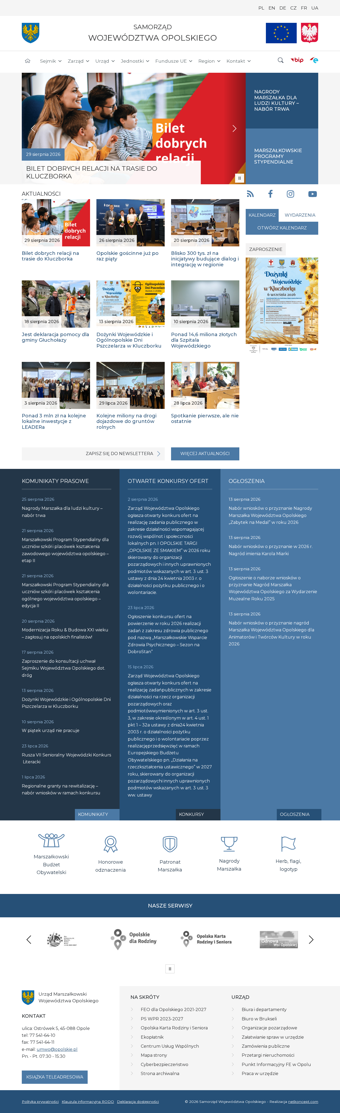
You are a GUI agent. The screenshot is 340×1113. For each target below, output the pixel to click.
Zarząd (76, 61)
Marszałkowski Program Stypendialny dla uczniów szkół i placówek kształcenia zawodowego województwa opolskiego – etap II (65, 550)
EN (272, 8)
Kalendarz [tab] (262, 215)
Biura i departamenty (264, 1009)
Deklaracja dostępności (138, 1101)
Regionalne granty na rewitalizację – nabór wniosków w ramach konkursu (61, 789)
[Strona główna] (28, 61)
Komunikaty (93, 814)
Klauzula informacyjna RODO (88, 1101)
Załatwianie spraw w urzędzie (273, 1037)
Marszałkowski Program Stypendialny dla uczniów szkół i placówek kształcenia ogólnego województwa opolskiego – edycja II (65, 595)
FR (304, 8)
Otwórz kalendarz (282, 227)
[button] (281, 60)
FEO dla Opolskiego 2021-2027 (173, 1009)
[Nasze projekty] (281, 33)
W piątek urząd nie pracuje (50, 730)
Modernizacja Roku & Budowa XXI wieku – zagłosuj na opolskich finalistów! (65, 633)
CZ (293, 8)
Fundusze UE (171, 61)
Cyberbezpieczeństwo (164, 1064)
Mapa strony (154, 1055)
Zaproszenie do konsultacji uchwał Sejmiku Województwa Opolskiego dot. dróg (63, 668)
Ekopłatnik (152, 1037)
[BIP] (297, 60)
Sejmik (48, 61)
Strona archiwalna (160, 1073)
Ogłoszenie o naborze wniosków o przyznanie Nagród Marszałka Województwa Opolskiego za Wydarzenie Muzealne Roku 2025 (273, 588)
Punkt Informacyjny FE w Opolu (276, 1064)
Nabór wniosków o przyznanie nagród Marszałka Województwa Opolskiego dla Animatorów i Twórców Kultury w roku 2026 (271, 633)
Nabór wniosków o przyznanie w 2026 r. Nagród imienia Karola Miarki (271, 550)
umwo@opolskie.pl (57, 1049)
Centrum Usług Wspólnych (170, 1046)
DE (282, 8)
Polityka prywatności (40, 1101)
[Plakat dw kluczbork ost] (282, 305)
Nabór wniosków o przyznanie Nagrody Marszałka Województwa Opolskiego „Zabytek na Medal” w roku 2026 (270, 515)
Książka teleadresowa (54, 1077)
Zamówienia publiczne (266, 1046)
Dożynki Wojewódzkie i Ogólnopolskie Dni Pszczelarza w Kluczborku (66, 703)
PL (261, 8)
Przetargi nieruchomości (268, 1055)
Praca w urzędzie (260, 1073)
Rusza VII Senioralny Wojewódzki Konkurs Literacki (66, 758)
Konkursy (191, 814)
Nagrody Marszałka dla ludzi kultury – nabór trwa (62, 512)
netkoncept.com (303, 1101)
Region (206, 61)
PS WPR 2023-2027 (162, 1018)
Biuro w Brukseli (259, 1018)
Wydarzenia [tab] (300, 215)
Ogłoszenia (294, 814)
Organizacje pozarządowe (269, 1027)
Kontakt (236, 61)
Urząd (102, 61)
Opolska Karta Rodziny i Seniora (174, 1027)
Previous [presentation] (29, 939)
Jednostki (132, 61)
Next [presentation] (311, 939)
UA (314, 8)
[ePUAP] (314, 60)
